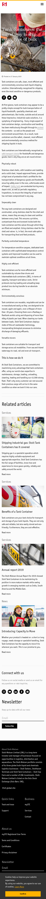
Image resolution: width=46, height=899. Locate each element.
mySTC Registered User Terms (14, 834)
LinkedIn (16, 692)
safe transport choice (10, 153)
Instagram (4, 692)
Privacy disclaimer (9, 852)
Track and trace (8, 804)
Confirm (23, 894)
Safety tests (15, 186)
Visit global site (8, 788)
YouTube (10, 692)
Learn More (19, 887)
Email (27, 692)
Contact (28, 816)
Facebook (21, 692)
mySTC (27, 804)
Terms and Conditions (10, 840)
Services (28, 810)
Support (5, 810)
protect (40, 127)
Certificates (6, 846)
